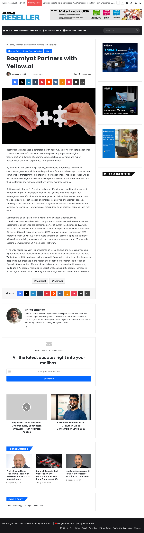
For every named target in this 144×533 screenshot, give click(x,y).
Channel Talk (21, 45)
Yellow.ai (58, 281)
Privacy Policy (105, 528)
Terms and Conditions (122, 528)
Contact (137, 528)
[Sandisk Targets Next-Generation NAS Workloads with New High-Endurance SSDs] (49, 461)
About (84, 528)
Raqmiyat (41, 281)
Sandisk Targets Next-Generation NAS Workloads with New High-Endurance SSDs (79, 3)
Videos (37, 30)
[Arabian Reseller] (23, 16)
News (8, 30)
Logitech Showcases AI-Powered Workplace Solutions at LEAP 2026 (78, 474)
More (83, 30)
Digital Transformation (32, 51)
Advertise (93, 528)
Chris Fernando (18, 74)
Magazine (70, 30)
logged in (22, 505)
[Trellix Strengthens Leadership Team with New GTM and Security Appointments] (19, 461)
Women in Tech (53, 30)
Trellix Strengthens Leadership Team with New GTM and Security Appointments (18, 475)
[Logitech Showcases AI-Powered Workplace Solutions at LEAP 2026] (78, 461)
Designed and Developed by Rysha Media (75, 523)
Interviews (22, 30)
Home (11, 45)
